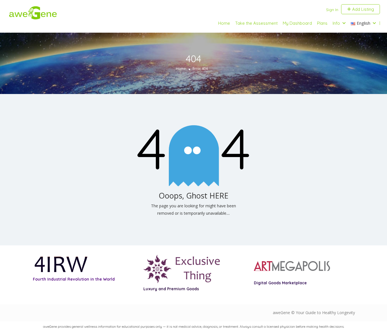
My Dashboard (297, 23)
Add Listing (362, 9)
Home (224, 23)
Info (336, 23)
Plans (322, 23)
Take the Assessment (256, 23)
